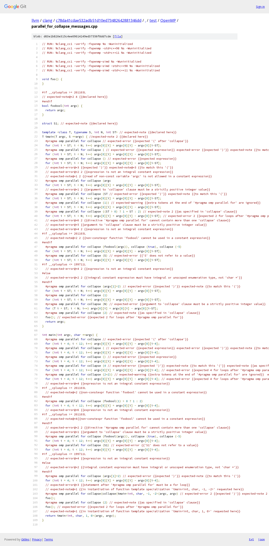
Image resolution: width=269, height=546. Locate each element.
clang (47, 20)
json (261, 539)
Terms (48, 539)
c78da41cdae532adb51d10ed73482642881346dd (98, 20)
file (117, 36)
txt (251, 539)
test (153, 20)
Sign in (260, 7)
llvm (35, 20)
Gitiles (25, 539)
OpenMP (168, 20)
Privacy (37, 539)
